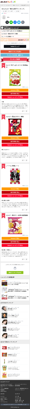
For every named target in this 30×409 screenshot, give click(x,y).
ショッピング (8, 5)
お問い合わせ (3, 391)
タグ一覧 (17, 396)
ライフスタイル (4, 401)
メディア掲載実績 (4, 388)
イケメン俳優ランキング (13, 315)
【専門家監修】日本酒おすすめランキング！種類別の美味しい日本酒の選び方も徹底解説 (18, 290)
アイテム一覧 (18, 397)
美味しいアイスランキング (14, 347)
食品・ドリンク (16, 5)
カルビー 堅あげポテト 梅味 (15, 116)
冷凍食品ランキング (12, 354)
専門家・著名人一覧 (19, 400)
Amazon (26, 87)
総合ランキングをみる (15, 272)
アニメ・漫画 (14, 327)
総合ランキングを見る (15, 51)
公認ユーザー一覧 (19, 401)
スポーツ (2, 400)
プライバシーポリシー (20, 389)
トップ (2, 5)
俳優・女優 (17, 307)
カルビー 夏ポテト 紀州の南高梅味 (17, 215)
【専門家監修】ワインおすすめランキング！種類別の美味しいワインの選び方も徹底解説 (18, 297)
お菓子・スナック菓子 (8, 11)
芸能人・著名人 (11, 307)
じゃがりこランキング (13, 368)
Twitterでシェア (15, 46)
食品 (18, 11)
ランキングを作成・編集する (15, 55)
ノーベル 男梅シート (12, 166)
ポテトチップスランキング (14, 374)
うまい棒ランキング (12, 361)
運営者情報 (17, 385)
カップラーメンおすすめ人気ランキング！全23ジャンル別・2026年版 (18, 284)
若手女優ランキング (12, 335)
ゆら (8, 17)
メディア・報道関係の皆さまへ (22, 388)
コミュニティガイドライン (21, 384)
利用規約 (2, 389)
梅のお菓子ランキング (25, 5)
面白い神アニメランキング (14, 329)
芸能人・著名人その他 (19, 321)
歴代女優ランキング (12, 308)
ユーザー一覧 (18, 399)
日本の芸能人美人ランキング (14, 322)
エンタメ (9, 327)
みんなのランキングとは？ (6, 384)
